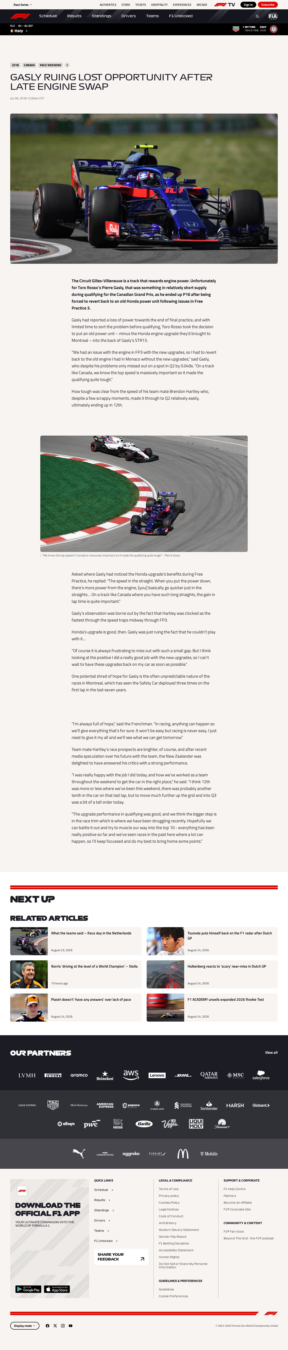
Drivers (129, 16)
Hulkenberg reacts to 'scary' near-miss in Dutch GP (227, 966)
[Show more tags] (67, 65)
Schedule (48, 16)
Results (74, 16)
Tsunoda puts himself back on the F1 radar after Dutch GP (230, 936)
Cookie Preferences (173, 1296)
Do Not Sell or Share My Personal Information (183, 1266)
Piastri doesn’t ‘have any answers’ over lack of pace (91, 999)
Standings (101, 16)
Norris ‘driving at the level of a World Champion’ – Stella (94, 966)
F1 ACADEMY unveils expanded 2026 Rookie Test (226, 999)
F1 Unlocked (181, 16)
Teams (152, 16)
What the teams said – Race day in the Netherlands (91, 933)
